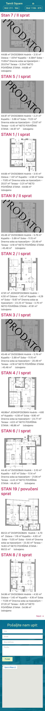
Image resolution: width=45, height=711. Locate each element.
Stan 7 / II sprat (15, 15)
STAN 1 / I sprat (15, 134)
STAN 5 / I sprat (16, 76)
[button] (33, 3)
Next (40, 616)
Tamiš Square (14, 3)
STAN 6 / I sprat (16, 430)
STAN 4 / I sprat (16, 372)
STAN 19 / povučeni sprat (19, 491)
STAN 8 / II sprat (16, 554)
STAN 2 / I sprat (16, 253)
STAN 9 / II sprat (16, 195)
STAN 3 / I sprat (16, 315)
